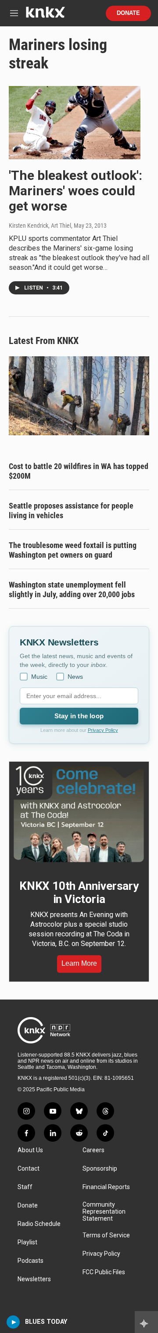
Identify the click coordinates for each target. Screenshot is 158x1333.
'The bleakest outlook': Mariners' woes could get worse (75, 191)
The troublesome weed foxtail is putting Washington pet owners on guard (72, 550)
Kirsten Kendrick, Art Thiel (40, 225)
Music (39, 676)
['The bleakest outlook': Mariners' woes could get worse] (74, 122)
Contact (29, 1168)
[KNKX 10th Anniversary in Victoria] (79, 814)
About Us (30, 1150)
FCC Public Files (104, 1272)
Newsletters (34, 1279)
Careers (93, 1150)
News (75, 676)
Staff (25, 1187)
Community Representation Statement (104, 1211)
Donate (128, 13)
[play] (13, 1322)
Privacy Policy (103, 730)
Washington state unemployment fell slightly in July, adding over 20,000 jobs (72, 589)
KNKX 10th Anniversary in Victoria (79, 892)
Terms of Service (106, 1235)
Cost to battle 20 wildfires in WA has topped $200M (78, 471)
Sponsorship (100, 1168)
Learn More (79, 963)
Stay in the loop (79, 716)
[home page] (45, 15)
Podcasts (30, 1261)
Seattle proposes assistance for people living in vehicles (71, 510)
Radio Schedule (39, 1224)
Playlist (27, 1242)
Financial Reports (106, 1187)
